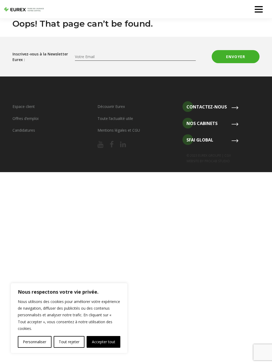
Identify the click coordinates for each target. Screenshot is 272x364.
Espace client (23, 106)
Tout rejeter (69, 341)
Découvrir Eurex (111, 106)
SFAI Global (199, 140)
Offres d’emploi (25, 118)
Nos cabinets (202, 123)
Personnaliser (34, 341)
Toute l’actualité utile (115, 118)
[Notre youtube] (100, 144)
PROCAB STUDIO (217, 161)
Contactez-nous (206, 107)
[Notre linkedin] (123, 144)
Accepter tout (103, 341)
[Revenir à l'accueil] (24, 9)
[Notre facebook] (112, 144)
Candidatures (23, 130)
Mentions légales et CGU (118, 130)
